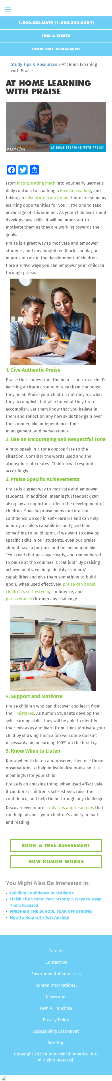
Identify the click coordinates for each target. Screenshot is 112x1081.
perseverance (19, 599)
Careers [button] (56, 951)
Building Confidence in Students (42, 893)
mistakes (24, 713)
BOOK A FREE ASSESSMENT (56, 846)
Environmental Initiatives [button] (56, 974)
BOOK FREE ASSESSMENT (56, 49)
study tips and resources (69, 808)
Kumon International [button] (56, 985)
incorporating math (36, 183)
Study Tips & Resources (34, 64)
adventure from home (46, 198)
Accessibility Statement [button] (56, 1031)
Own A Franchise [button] (56, 1008)
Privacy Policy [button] (56, 1020)
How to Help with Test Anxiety (39, 917)
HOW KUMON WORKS (56, 862)
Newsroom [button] (56, 997)
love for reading (75, 191)
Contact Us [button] (56, 962)
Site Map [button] (56, 1043)
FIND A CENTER (56, 36)
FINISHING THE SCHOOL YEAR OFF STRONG (51, 911)
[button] (11, 170)
